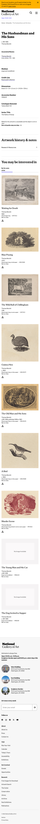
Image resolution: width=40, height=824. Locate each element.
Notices (3, 817)
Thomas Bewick (6, 56)
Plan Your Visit (5, 745)
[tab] (7, 169)
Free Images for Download (9, 781)
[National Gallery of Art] (20, 645)
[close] (38, 2)
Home (3, 23)
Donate (3, 768)
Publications (5, 806)
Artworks (9, 23)
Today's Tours (5, 752)
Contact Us (4, 737)
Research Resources (8, 147)
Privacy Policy (4, 820)
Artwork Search (6, 784)
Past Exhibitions (6, 802)
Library (3, 795)
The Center (4, 788)
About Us (4, 729)
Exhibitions (4, 760)
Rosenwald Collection (8, 80)
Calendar (4, 749)
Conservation (5, 791)
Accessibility (5, 756)
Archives (4, 799)
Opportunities (5, 772)
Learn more (12, 6)
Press (3, 733)
